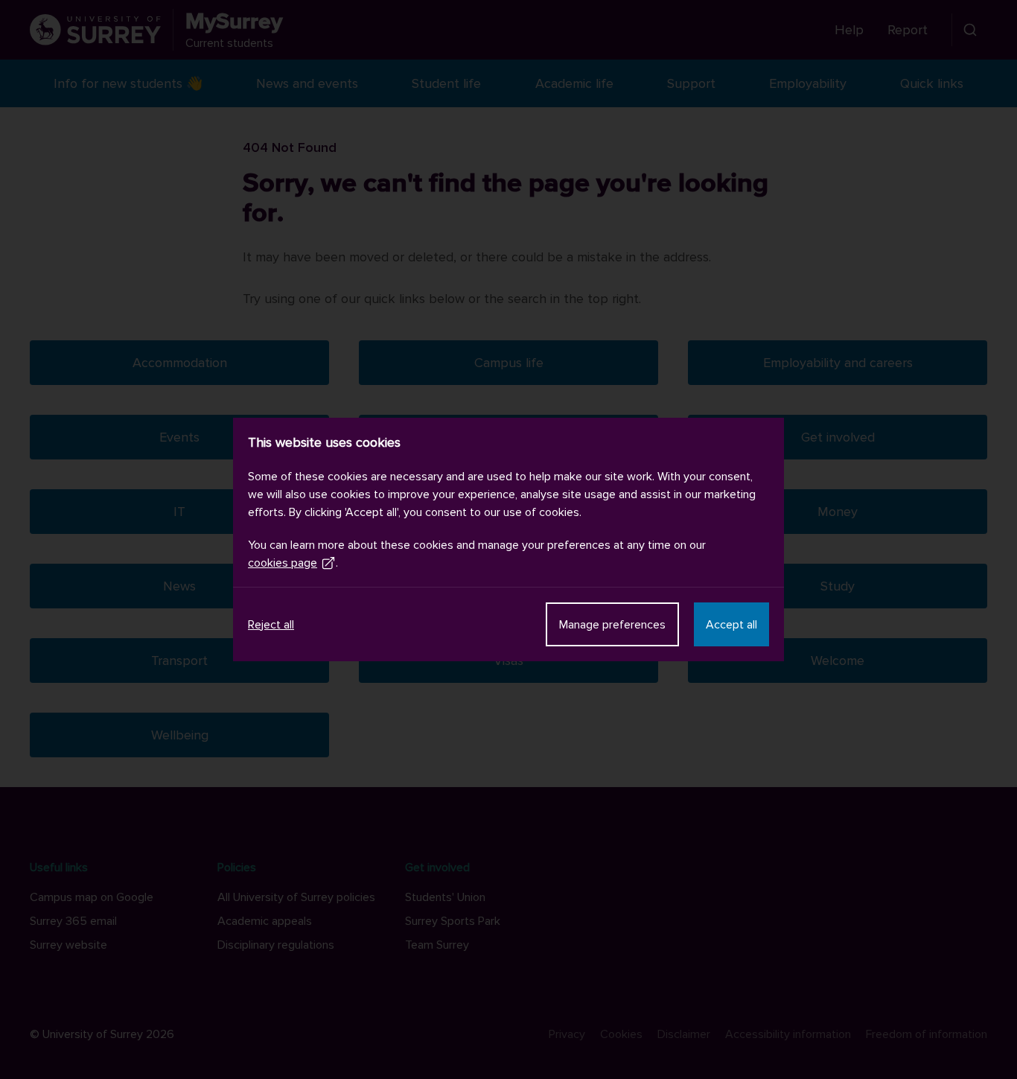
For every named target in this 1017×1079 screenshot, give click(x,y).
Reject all (271, 624)
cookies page (282, 563)
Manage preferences (612, 624)
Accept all (731, 624)
